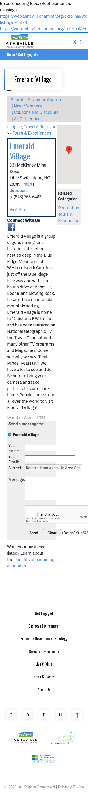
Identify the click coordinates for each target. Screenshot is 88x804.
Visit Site (18, 209)
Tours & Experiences (32, 133)
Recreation (68, 208)
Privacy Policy (71, 787)
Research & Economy (44, 651)
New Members (28, 106)
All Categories (27, 118)
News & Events (44, 677)
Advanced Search (44, 99)
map (27, 184)
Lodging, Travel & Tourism (31, 126)
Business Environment (44, 626)
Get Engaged (27, 54)
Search (17, 99)
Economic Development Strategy (44, 638)
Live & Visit (44, 664)
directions (19, 190)
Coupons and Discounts (36, 112)
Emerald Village (22, 150)
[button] (69, 150)
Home (11, 54)
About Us (44, 689)
